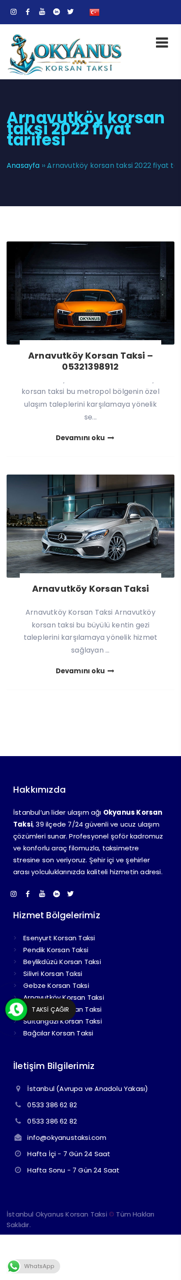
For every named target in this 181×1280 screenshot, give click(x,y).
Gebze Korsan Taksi (56, 985)
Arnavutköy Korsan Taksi (90, 588)
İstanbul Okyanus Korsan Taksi (57, 1214)
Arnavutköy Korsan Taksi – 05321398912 (90, 361)
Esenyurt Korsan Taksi (59, 937)
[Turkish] (94, 11)
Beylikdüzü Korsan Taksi (62, 961)
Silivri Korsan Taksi (52, 973)
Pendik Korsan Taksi (55, 949)
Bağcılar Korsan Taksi (58, 1033)
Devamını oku (81, 437)
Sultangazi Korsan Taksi (62, 1021)
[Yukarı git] (161, 1260)
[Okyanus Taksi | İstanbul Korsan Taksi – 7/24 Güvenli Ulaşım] (64, 73)
